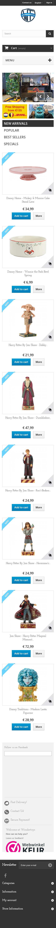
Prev (40, 97)
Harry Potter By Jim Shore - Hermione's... (28, 563)
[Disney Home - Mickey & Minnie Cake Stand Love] (28, 173)
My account (9, 900)
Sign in (49, 3)
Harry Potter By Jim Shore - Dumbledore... (28, 418)
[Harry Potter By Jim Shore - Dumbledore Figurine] (28, 393)
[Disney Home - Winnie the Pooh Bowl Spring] (28, 247)
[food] (28, 87)
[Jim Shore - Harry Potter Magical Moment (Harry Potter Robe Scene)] (28, 611)
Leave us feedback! (15, 838)
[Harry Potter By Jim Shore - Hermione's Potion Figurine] (28, 538)
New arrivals (15, 123)
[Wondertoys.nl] (28, 15)
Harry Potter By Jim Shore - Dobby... (28, 345)
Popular (11, 130)
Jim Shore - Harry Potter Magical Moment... (28, 638)
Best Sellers (15, 137)
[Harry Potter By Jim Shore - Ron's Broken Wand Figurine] (28, 466)
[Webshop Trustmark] (25, 848)
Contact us (26, 3)
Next (48, 97)
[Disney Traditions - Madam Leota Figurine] (28, 684)
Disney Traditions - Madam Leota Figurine (28, 711)
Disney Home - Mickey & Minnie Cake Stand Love (28, 200)
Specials (11, 144)
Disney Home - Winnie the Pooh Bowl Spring (28, 273)
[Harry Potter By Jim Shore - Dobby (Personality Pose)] (28, 320)
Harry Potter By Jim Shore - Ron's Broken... (28, 490)
